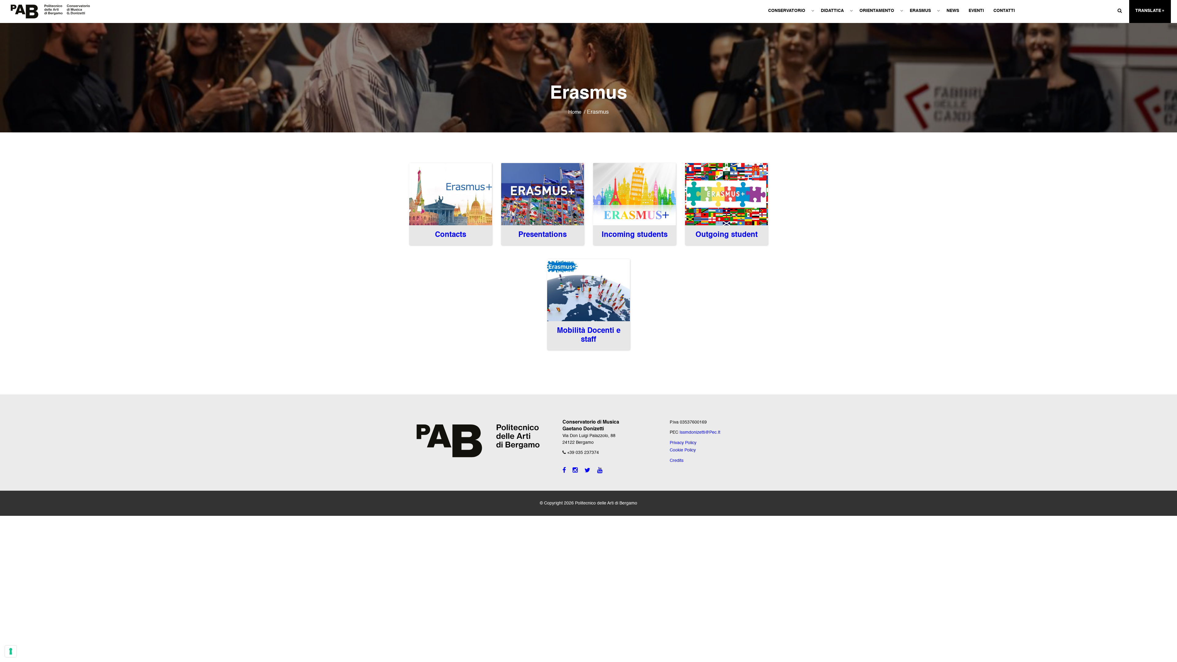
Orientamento (876, 11)
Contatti (1004, 11)
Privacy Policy (683, 443)
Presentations (542, 235)
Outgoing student (726, 235)
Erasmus (920, 11)
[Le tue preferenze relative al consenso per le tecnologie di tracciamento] (11, 651)
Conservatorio (786, 11)
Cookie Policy (683, 450)
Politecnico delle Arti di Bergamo (606, 503)
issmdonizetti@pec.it (700, 432)
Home (574, 112)
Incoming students (635, 235)
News (953, 11)
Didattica (832, 11)
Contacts (450, 235)
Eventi (976, 11)
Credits (677, 460)
